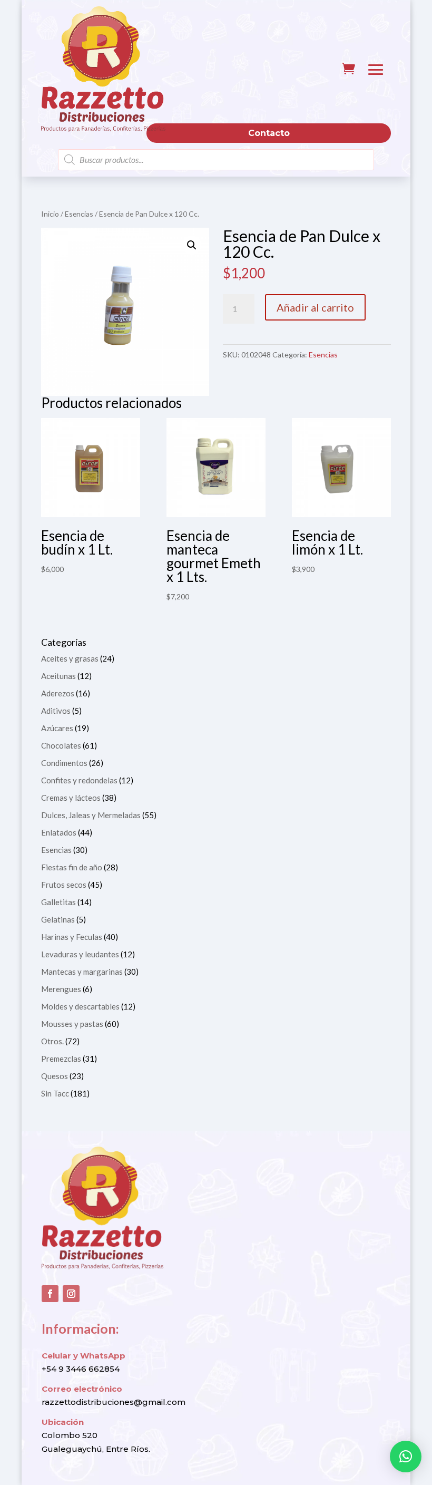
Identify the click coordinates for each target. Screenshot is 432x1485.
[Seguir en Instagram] (71, 1293)
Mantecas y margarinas (82, 971)
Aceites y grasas (70, 658)
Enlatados (58, 832)
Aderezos (57, 693)
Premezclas (61, 1058)
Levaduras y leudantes (80, 954)
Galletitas (58, 902)
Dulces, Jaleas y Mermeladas (91, 815)
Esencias (79, 213)
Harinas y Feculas (71, 937)
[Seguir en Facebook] (50, 1293)
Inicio (50, 213)
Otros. (52, 1041)
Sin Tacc (55, 1093)
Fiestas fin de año (71, 867)
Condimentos (64, 763)
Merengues (61, 989)
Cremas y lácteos (71, 797)
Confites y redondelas (79, 780)
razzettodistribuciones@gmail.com (113, 1402)
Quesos (54, 1076)
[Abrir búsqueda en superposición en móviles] (216, 159)
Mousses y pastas (72, 1023)
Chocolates (61, 745)
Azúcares (57, 728)
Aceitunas (58, 676)
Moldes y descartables (80, 1006)
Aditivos (56, 710)
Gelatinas (58, 919)
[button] (191, 245)
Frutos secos (63, 884)
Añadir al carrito (315, 307)
